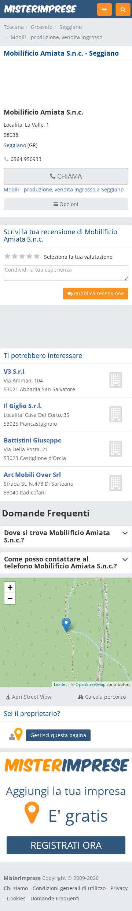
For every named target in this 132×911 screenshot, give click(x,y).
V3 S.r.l (14, 371)
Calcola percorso (105, 696)
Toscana (14, 26)
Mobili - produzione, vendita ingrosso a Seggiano (64, 189)
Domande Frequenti (55, 898)
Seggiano (70, 26)
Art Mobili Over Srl (32, 474)
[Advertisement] (66, 83)
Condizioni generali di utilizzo (69, 888)
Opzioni (68, 204)
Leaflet (60, 684)
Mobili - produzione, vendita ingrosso (56, 37)
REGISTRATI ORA (66, 845)
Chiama (68, 176)
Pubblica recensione (98, 293)
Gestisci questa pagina (58, 735)
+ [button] (10, 587)
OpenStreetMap (91, 684)
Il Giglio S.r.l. (23, 406)
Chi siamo (16, 888)
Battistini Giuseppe (33, 440)
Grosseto (41, 26)
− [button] (10, 598)
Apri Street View (31, 696)
